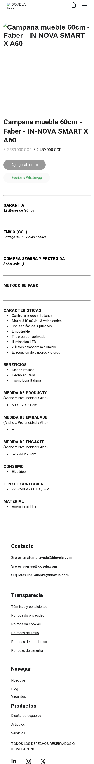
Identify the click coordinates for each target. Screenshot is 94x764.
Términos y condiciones (29, 607)
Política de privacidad (27, 615)
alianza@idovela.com (51, 575)
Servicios (18, 733)
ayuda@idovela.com (55, 558)
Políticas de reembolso (29, 642)
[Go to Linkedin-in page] (13, 761)
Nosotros (18, 680)
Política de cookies (26, 624)
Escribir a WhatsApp (26, 178)
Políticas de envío (25, 633)
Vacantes (18, 697)
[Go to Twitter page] (43, 761)
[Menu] (84, 5)
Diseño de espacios (26, 716)
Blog (14, 689)
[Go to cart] (74, 5)
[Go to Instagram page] (28, 761)
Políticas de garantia (27, 650)
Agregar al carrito (24, 165)
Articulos (18, 724)
